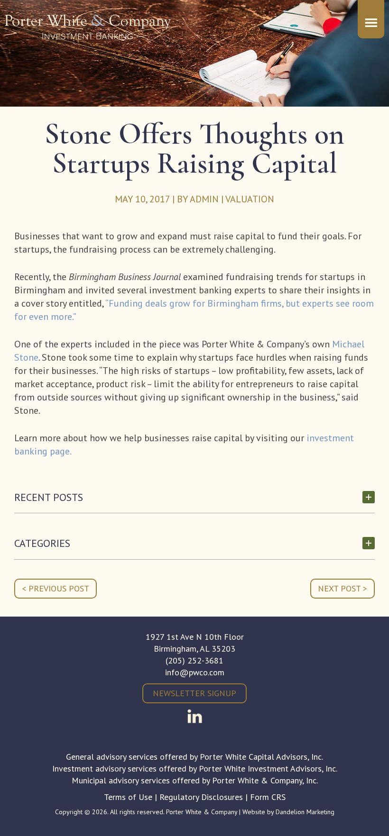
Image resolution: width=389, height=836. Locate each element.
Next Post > (342, 588)
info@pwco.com (194, 672)
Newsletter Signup (194, 693)
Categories (42, 543)
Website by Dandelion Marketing (288, 812)
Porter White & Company (88, 33)
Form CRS (268, 796)
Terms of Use (128, 796)
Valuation (249, 199)
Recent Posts (48, 497)
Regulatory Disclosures (201, 796)
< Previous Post (55, 588)
